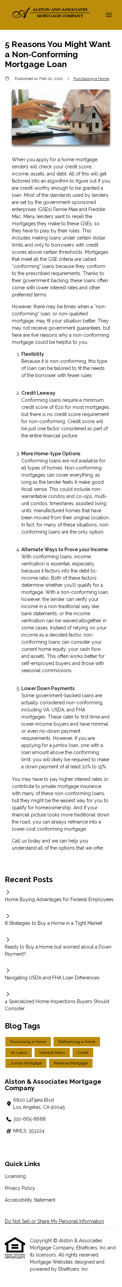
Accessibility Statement (30, 1200)
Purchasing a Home (91, 78)
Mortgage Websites (52, 1262)
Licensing (15, 1176)
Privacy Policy (20, 1188)
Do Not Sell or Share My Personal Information (54, 1221)
